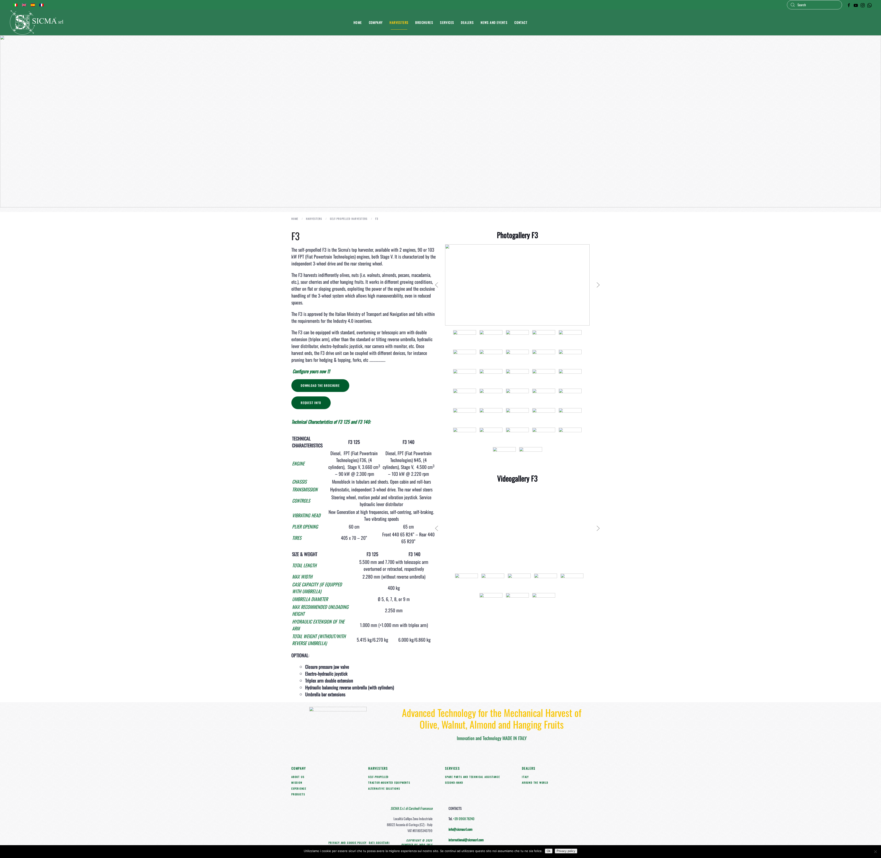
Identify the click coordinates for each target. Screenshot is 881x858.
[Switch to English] (24, 5)
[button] (436, 285)
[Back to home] (37, 22)
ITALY (525, 777)
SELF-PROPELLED (378, 777)
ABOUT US (297, 777)
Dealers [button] (467, 22)
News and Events (494, 22)
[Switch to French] (41, 5)
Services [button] (447, 22)
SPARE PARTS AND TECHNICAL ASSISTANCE (472, 777)
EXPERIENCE (298, 788)
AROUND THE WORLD (535, 782)
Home (358, 22)
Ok (549, 851)
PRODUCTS (298, 794)
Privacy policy (566, 851)
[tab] (464, 338)
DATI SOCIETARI (379, 842)
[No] (875, 851)
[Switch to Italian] (15, 5)
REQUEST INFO (311, 402)
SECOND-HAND (454, 782)
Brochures (424, 22)
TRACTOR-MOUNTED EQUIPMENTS (389, 782)
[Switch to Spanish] (32, 5)
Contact (520, 22)
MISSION (296, 782)
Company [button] (376, 22)
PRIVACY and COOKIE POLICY (348, 842)
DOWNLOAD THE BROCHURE (320, 385)
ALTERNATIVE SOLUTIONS (384, 788)
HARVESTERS (378, 768)
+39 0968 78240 (463, 818)
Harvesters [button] (399, 22)
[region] (440, 121)
